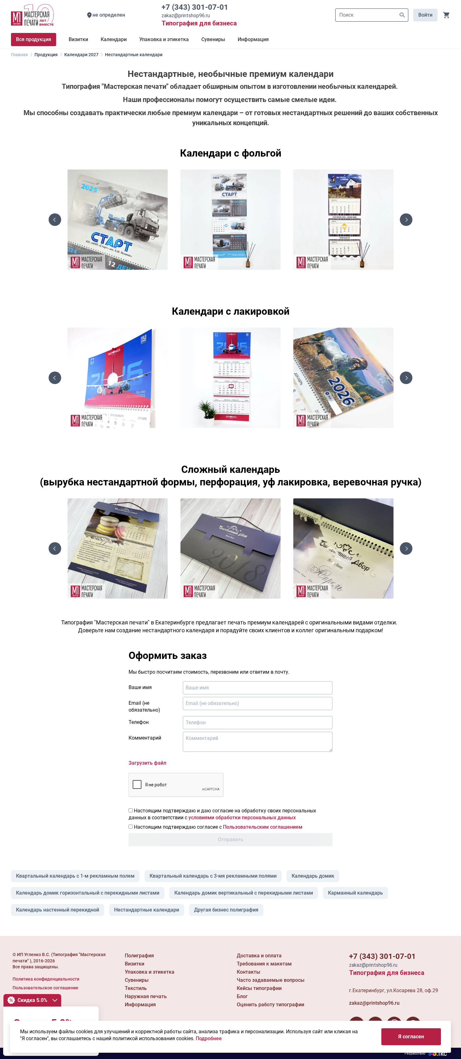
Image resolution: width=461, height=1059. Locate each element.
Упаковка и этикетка (149, 972)
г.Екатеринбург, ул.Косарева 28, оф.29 (393, 990)
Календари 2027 (81, 54)
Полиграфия (139, 956)
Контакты (248, 972)
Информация (140, 1005)
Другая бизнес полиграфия (226, 910)
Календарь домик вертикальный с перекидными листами (243, 893)
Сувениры (137, 980)
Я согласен (411, 1037)
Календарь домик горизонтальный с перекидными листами (87, 893)
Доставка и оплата (259, 956)
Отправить (230, 839)
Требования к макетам (264, 964)
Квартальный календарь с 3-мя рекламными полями (213, 876)
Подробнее (209, 1038)
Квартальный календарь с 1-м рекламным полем (75, 876)
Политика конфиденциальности (46, 978)
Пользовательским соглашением (262, 827)
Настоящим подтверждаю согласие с (217, 827)
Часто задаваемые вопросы (271, 980)
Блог (242, 996)
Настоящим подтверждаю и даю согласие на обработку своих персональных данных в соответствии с (222, 814)
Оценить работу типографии (270, 1005)
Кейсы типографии (259, 988)
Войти (425, 15)
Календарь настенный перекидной (57, 910)
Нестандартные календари (146, 910)
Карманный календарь (355, 893)
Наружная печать (146, 996)
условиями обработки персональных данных (242, 818)
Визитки (134, 964)
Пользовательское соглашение (45, 987)
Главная (19, 54)
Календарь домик (313, 876)
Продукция (46, 54)
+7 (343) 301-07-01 (197, 7)
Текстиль (136, 988)
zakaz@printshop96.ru (374, 1003)
